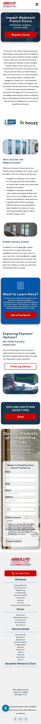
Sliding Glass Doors (20, 617)
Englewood (20, 640)
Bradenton (20, 637)
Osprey (20, 652)
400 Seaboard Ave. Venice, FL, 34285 (21, 691)
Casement (20, 598)
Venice (20, 660)
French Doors (20, 620)
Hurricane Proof (20, 588)
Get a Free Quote (20, 315)
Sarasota (20, 655)
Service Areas (20, 628)
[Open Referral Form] (5, 708)
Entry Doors (20, 625)
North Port (20, 650)
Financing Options (20, 366)
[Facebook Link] (15, 719)
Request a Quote (20, 34)
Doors (20, 416)
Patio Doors (20, 615)
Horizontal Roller (20, 595)
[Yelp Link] (26, 719)
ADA (25, 710)
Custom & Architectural (20, 605)
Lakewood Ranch (20, 642)
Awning (20, 600)
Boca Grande (20, 635)
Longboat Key (20, 645)
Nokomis (20, 647)
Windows (20, 579)
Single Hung (20, 590)
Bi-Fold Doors (20, 622)
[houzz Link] (20, 719)
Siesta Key (20, 657)
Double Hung (20, 593)
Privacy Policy (18, 710)
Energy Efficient (20, 585)
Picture (21, 603)
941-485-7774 (22, 573)
